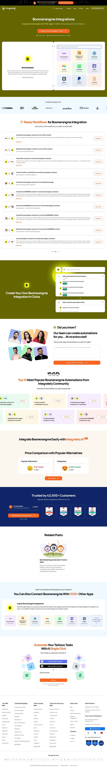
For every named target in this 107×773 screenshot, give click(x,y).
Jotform (52, 718)
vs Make (72, 738)
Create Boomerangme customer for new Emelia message (35, 182)
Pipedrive (4, 728)
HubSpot (16, 716)
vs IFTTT (72, 741)
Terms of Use (56, 685)
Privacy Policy (64, 765)
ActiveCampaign (19, 710)
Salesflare (5, 731)
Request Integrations (73, 717)
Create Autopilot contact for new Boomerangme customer (35, 238)
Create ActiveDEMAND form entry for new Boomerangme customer (38, 206)
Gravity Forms (53, 712)
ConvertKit (17, 738)
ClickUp (36, 721)
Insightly (4, 715)
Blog (75, 8)
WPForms (52, 734)
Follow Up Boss (6, 712)
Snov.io (4, 737)
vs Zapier (72, 735)
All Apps (68, 8)
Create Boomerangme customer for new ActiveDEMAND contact (37, 215)
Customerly (5, 743)
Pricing (81, 8)
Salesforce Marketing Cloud (22, 741)
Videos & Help (74, 721)
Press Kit (72, 727)
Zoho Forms (53, 743)
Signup (72, 724)
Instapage (52, 740)
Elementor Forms (54, 709)
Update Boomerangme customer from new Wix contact (34, 149)
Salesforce (5, 709)
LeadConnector (18, 713)
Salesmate (5, 734)
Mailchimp (17, 729)
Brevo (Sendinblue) (19, 722)
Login (87, 8)
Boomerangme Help (27, 77)
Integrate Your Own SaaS (92, 707)
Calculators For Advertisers (92, 724)
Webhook (36, 712)
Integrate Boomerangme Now (22, 515)
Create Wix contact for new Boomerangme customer (33, 158)
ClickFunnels (17, 732)
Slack (35, 728)
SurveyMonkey (54, 731)
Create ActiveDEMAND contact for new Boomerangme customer (37, 192)
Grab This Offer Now (66, 3)
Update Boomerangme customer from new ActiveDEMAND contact (38, 229)
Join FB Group (96, 729)
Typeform (52, 721)
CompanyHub (6, 721)
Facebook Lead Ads (19, 707)
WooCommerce (38, 724)
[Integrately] (8, 8)
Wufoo (51, 724)
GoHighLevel (17, 719)
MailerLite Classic (19, 735)
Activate (98, 138)
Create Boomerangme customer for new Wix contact (33, 135)
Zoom (35, 740)
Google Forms (53, 715)
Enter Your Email (44, 672)
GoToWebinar (18, 726)
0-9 (6, 759)
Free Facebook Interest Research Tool (91, 720)
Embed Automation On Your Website (92, 711)
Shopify (36, 718)
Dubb (3, 740)
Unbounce (52, 728)
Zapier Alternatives (75, 713)
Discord (36, 734)
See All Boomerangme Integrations (96, 619)
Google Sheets (38, 709)
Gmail (35, 715)
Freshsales (5, 718)
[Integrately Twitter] (88, 732)
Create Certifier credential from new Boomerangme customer (36, 172)
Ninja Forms (53, 737)
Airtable (36, 737)
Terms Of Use (73, 765)
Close (3, 724)
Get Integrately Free (98, 8)
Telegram (36, 743)
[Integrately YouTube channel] (101, 732)
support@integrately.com (94, 737)
